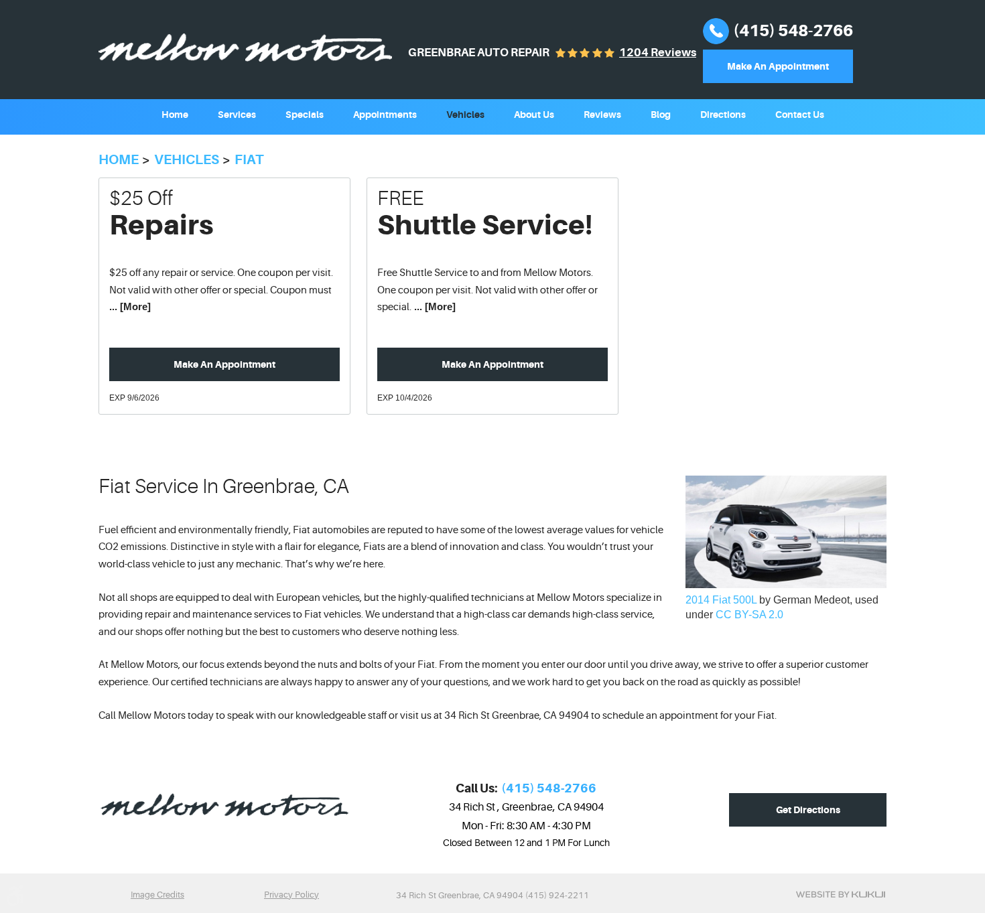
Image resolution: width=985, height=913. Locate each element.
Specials (304, 114)
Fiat (249, 159)
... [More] (130, 306)
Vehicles (465, 114)
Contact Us (799, 114)
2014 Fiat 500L (721, 600)
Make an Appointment (224, 364)
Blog (661, 114)
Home (174, 114)
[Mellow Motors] (245, 47)
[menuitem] (174, 113)
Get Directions (808, 809)
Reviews (602, 114)
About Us (534, 114)
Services (237, 114)
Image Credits (157, 895)
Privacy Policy (291, 895)
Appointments (385, 114)
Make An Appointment (778, 66)
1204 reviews (657, 52)
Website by (840, 894)
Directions (723, 114)
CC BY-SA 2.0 (749, 614)
